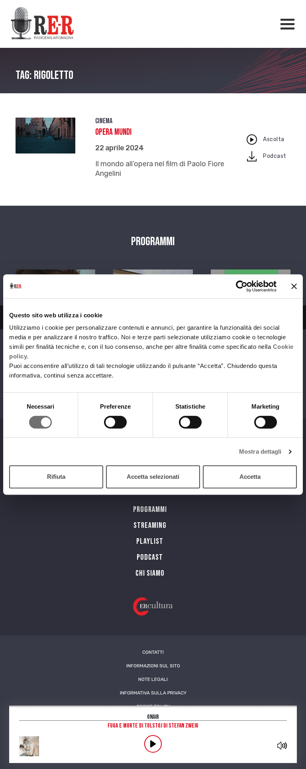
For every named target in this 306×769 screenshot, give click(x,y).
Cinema (103, 121)
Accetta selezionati (153, 476)
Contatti (153, 652)
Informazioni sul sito (153, 666)
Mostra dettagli (260, 451)
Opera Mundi (113, 132)
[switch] (115, 422)
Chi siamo (150, 573)
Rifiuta (56, 476)
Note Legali (153, 679)
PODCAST (150, 557)
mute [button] (282, 745)
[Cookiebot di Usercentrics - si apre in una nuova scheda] (242, 286)
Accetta (250, 476)
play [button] (153, 744)
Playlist (149, 541)
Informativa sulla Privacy (153, 693)
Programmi (150, 509)
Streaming (150, 525)
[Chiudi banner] (294, 286)
